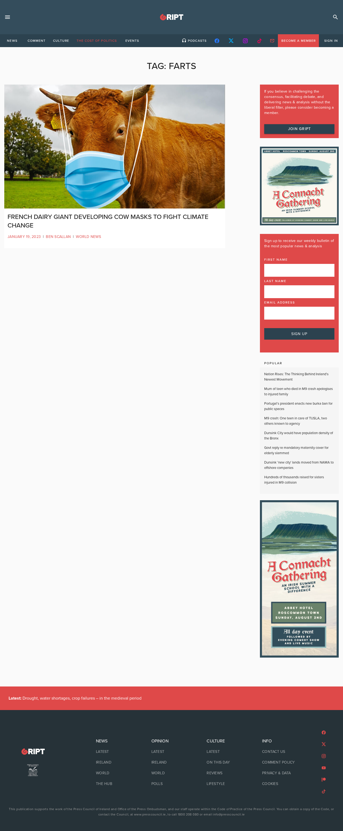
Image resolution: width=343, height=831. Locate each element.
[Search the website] (335, 17)
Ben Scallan (58, 236)
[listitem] (116, 751)
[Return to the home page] (33, 751)
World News (88, 236)
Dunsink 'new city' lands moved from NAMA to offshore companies (299, 465)
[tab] (12, 40)
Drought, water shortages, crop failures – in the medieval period (75, 698)
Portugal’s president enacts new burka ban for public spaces (298, 406)
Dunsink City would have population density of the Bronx (298, 436)
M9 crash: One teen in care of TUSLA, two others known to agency (295, 421)
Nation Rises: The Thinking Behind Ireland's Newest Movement (296, 377)
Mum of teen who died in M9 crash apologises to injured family (298, 391)
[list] (116, 762)
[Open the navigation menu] (7, 17)
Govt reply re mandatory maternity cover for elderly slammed (296, 450)
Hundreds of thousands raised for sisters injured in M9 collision (294, 480)
